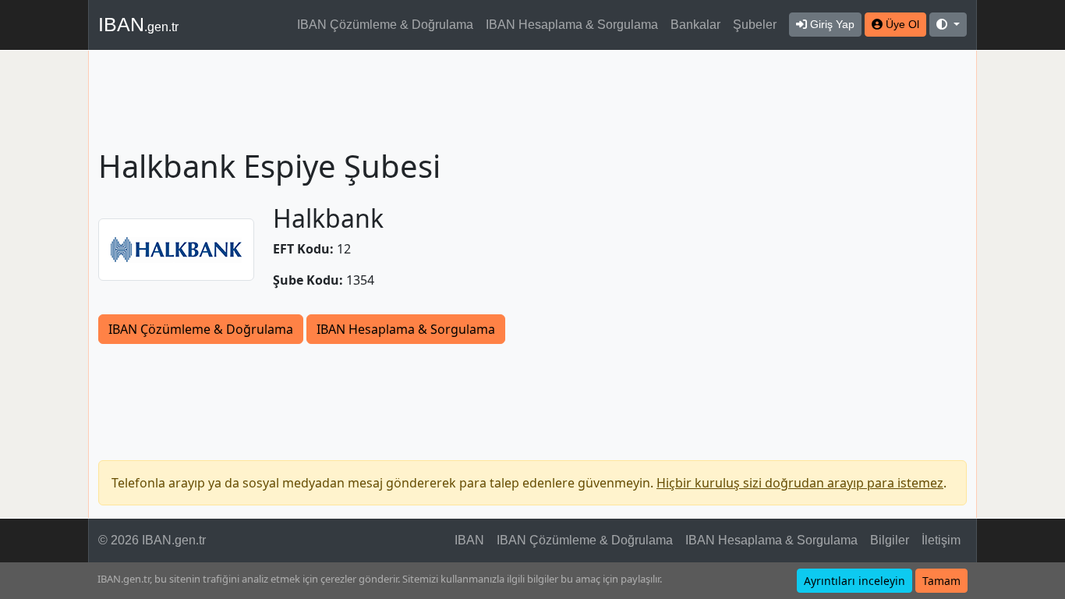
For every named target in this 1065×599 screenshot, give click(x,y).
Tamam (941, 580)
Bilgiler (889, 540)
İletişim (941, 540)
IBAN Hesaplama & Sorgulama (572, 24)
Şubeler (755, 24)
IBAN (138, 24)
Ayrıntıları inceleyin (854, 580)
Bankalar (695, 24)
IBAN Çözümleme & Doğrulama (385, 24)
